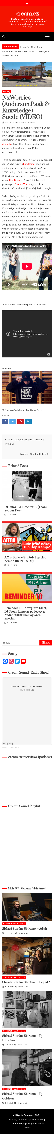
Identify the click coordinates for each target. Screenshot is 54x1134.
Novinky (6, 92)
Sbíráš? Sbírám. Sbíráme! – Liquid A (26, 982)
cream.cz (27, 13)
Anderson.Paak (11, 410)
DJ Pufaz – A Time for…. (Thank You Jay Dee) (25, 508)
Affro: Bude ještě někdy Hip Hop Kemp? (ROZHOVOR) (25, 559)
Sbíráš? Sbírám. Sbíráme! (14, 924)
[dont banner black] (27, 406)
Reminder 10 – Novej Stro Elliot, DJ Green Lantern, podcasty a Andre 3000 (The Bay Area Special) (25, 613)
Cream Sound (14, 747)
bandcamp (28, 163)
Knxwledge (24, 410)
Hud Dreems (15, 180)
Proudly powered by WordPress (26, 1119)
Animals (6, 143)
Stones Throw (22, 184)
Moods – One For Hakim (33, 453)
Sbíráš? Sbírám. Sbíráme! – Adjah (24, 929)
